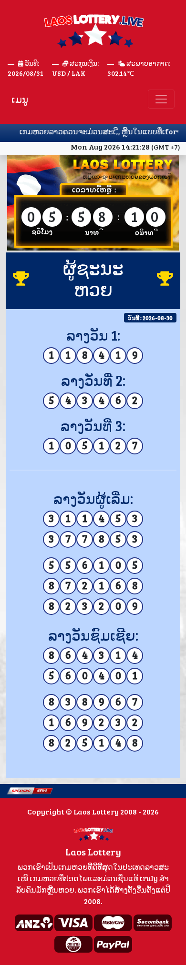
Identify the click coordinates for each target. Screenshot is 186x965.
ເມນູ (19, 99)
